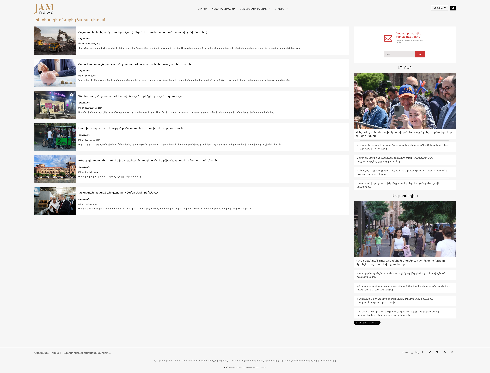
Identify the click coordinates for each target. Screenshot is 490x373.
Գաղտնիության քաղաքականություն (86, 353)
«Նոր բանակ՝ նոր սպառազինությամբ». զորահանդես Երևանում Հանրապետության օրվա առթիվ (395, 300)
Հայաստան (84, 38)
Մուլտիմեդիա (405, 196)
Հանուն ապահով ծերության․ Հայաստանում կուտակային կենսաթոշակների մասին (134, 64)
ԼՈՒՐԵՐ (202, 8)
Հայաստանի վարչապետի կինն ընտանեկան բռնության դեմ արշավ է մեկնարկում (398, 185)
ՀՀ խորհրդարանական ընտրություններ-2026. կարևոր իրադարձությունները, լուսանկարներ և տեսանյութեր (403, 288)
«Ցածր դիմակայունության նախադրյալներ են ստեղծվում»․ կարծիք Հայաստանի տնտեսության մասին (147, 160)
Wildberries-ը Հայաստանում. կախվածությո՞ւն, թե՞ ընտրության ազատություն (131, 96)
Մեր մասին (41, 353)
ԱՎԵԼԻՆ (279, 8)
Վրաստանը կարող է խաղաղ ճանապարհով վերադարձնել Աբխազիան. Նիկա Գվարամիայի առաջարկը (403, 147)
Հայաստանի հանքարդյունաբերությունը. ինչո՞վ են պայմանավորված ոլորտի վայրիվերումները (142, 32)
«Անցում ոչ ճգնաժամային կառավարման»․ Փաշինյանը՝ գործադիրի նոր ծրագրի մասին (404, 134)
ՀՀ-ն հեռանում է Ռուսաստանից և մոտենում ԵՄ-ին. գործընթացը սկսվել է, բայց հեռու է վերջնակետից (400, 262)
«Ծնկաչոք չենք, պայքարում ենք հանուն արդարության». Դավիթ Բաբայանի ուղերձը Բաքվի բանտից (402, 172)
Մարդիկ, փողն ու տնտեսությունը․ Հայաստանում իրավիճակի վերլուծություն (130, 128)
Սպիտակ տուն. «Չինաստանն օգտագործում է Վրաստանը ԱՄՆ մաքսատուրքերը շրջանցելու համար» (395, 159)
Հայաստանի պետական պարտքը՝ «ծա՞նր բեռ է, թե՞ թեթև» (118, 192)
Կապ (55, 353)
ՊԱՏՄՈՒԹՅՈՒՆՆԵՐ (223, 8)
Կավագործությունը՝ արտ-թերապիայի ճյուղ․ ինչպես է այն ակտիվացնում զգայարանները (401, 275)
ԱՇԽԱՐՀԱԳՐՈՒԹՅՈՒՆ (253, 8)
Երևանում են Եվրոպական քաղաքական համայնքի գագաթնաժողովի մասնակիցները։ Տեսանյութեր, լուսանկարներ (398, 313)
